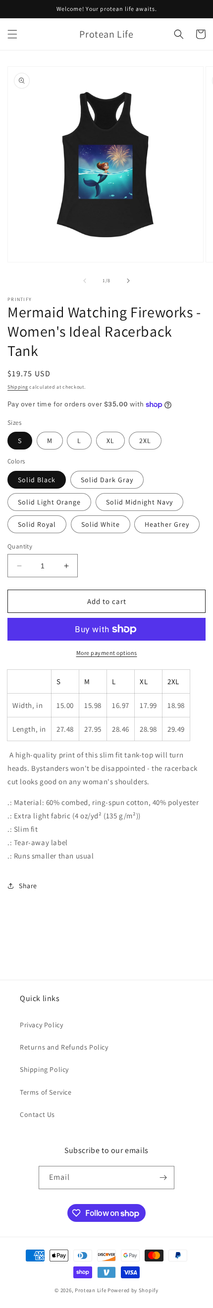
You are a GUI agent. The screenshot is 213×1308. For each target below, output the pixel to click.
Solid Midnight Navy (139, 502)
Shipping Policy (44, 1069)
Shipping (17, 387)
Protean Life (90, 1290)
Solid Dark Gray (107, 479)
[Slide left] (85, 281)
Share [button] (28, 885)
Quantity (19, 546)
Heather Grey (167, 524)
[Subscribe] (163, 1177)
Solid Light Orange (49, 502)
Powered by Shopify (133, 1290)
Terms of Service (46, 1092)
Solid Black (36, 479)
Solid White (100, 524)
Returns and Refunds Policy (64, 1047)
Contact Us (37, 1114)
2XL (145, 440)
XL (110, 440)
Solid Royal (37, 524)
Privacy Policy (41, 1024)
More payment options (106, 652)
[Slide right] (128, 281)
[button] (12, 34)
